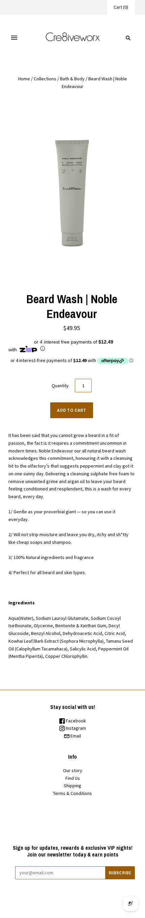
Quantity (60, 386)
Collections (45, 79)
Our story (72, 770)
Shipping (72, 786)
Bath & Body (72, 79)
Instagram (75, 728)
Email (75, 736)
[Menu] (14, 38)
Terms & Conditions (72, 793)
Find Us (72, 778)
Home (24, 79)
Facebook (75, 721)
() (121, 7)
